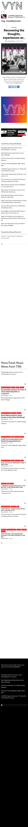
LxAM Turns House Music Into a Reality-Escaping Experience (12, 440)
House (13, 460)
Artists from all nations (6, 387)
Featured (13, 387)
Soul (22, 460)
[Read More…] (18, 83)
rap (18, 506)
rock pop (22, 387)
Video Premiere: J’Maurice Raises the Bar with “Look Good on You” (13, 509)
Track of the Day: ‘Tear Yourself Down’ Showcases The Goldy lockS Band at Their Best (13, 535)
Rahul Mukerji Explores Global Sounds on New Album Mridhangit (13, 416)
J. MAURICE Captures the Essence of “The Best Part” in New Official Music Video (16, 17)
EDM (12, 436)
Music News (14, 27)
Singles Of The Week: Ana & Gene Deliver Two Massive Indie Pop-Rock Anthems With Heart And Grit (13, 218)
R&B (8, 483)
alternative (4, 529)
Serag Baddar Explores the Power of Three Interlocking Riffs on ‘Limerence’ (13, 392)
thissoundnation (11, 41)
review (17, 387)
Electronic (17, 436)
